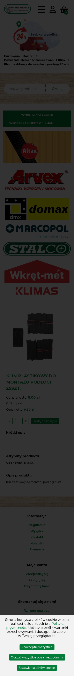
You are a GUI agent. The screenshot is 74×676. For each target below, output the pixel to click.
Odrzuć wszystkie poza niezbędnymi (37, 657)
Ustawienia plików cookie (37, 668)
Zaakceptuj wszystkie (37, 647)
